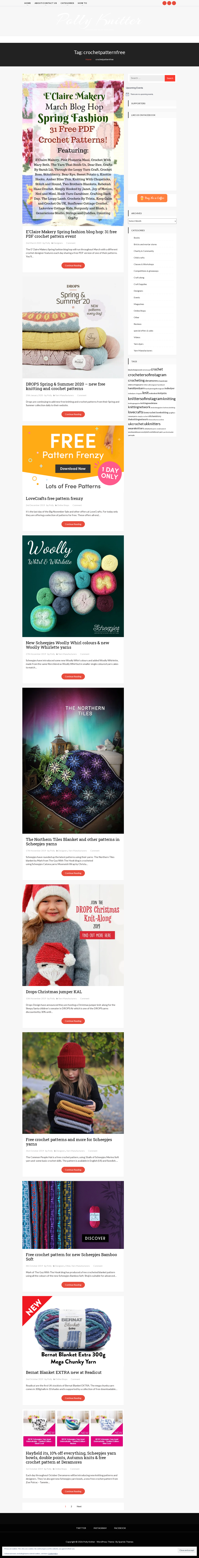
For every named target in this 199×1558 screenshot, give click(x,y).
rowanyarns (132, 416)
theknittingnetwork (138, 419)
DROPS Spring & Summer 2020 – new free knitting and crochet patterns (65, 386)
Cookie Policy (53, 1554)
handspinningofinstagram (154, 389)
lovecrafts (135, 412)
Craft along (139, 277)
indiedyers (132, 393)
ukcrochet (136, 424)
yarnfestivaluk (168, 432)
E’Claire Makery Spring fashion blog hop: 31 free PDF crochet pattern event (71, 233)
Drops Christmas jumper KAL (54, 991)
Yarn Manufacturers (64, 395)
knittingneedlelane (149, 403)
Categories (67, 3)
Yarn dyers (138, 344)
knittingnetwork (139, 407)
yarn (161, 432)
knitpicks (162, 393)
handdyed (161, 385)
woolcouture (161, 429)
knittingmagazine (134, 403)
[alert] (152, 94)
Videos (137, 337)
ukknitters (152, 424)
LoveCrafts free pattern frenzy (54, 498)
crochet (157, 369)
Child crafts (139, 257)
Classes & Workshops (144, 264)
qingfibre (172, 413)
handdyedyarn (136, 388)
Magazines (139, 304)
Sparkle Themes (125, 1541)
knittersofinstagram (145, 398)
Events (137, 297)
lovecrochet (150, 412)
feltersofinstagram (150, 385)
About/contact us (46, 3)
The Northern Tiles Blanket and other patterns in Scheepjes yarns (73, 841)
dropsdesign (162, 381)
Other (68, 1265)
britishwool (147, 370)
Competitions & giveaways (146, 271)
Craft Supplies (140, 284)
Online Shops (63, 505)
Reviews (137, 324)
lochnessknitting (169, 407)
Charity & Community (144, 251)
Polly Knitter (99, 19)
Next (79, 1506)
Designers (58, 243)
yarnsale (131, 435)
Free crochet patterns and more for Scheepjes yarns (69, 1141)
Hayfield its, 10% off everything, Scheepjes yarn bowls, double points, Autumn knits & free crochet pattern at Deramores (71, 1457)
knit (145, 393)
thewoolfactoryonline (156, 419)
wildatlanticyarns (150, 429)
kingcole (139, 393)
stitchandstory (154, 416)
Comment (70, 243)
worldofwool (154, 432)
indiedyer (170, 388)
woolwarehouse (134, 432)
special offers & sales (143, 330)
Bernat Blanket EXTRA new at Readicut (64, 1372)
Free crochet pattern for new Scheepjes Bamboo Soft (71, 1256)
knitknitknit (153, 393)
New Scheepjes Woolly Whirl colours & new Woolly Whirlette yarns (67, 644)
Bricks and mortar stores (145, 244)
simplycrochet (143, 416)
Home (27, 3)
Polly (47, 243)
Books (137, 237)
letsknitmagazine (157, 407)
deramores (151, 380)
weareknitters (136, 428)
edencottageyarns (135, 385)
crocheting (136, 380)
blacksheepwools (135, 370)
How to (82, 3)
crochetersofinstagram (147, 374)
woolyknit (145, 432)
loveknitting (162, 412)
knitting (169, 399)
